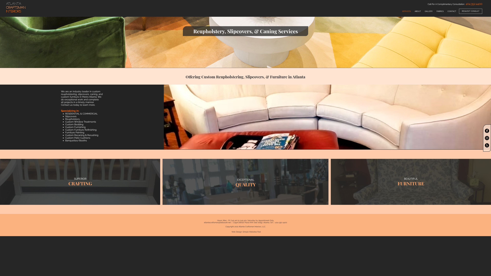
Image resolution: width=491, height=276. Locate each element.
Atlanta (13, 3)
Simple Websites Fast (252, 232)
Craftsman (16, 7)
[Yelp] (487, 145)
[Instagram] (487, 138)
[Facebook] (487, 131)
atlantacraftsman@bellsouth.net (217, 222)
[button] (440, 11)
